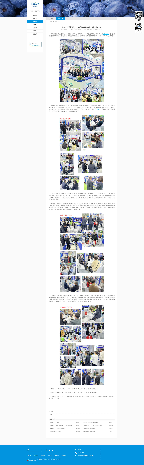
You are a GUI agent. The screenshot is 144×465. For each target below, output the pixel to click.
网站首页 (35, 15)
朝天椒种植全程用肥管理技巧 (89, 431)
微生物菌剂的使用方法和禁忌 (56, 431)
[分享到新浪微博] (49, 450)
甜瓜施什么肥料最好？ (54, 422)
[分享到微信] (46, 450)
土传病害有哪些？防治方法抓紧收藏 (57, 428)
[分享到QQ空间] (52, 450)
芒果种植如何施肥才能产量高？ (89, 428)
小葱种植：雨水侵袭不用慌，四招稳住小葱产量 (92, 425)
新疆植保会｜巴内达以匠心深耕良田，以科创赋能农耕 (61, 425)
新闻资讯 (57, 21)
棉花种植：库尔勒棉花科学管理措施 (90, 422)
